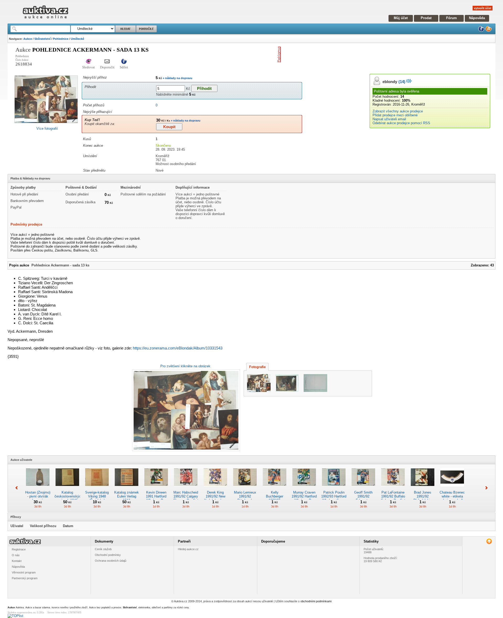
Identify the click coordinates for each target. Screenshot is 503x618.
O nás (16, 555)
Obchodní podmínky (108, 554)
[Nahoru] (489, 541)
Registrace (19, 549)
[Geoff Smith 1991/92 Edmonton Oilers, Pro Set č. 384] (363, 488)
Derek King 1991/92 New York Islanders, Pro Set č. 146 (215, 498)
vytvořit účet (482, 8)
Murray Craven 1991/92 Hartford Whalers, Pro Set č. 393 (304, 498)
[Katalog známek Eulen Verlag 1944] (126, 488)
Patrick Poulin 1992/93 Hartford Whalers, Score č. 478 (333, 498)
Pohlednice (60, 38)
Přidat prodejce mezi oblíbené (395, 115)
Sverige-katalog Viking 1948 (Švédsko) (97, 496)
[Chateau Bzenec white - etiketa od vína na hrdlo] (452, 488)
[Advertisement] (344, 54)
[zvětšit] (185, 410)
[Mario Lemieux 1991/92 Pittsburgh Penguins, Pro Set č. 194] (245, 488)
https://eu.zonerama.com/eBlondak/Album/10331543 (177, 348)
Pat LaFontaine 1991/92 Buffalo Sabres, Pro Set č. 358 (393, 498)
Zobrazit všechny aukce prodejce (398, 111)
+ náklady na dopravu (177, 78)
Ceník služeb (103, 549)
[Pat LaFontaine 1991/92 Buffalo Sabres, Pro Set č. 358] (393, 488)
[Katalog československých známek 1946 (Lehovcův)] (67, 488)
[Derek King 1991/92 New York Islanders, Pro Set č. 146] (215, 488)
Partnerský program (24, 578)
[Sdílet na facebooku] (124, 61)
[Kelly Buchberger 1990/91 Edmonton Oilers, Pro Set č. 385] (274, 488)
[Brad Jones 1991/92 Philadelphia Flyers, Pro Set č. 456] (422, 488)
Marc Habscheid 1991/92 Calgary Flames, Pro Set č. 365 (185, 498)
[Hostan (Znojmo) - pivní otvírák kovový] (38, 488)
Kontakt (16, 560)
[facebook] (481, 31)
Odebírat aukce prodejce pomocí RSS (401, 123)
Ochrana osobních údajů (110, 560)
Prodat (426, 18)
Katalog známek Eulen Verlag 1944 (126, 496)
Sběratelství (42, 38)
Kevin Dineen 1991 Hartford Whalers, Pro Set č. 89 (156, 498)
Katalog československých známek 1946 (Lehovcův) (68, 498)
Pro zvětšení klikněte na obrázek (185, 366)
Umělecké (77, 38)
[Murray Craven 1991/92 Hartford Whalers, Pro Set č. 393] (304, 488)
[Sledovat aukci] (88, 61)
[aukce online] (45, 20)
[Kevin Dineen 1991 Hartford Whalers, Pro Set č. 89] (156, 488)
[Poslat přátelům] (107, 61)
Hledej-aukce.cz (188, 549)
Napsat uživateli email (389, 119)
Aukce (27, 38)
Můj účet (401, 18)
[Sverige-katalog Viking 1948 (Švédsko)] (97, 488)
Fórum (451, 18)
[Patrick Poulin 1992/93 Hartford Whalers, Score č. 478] (334, 488)
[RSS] (488, 31)
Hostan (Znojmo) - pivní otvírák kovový (37, 496)
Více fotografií (47, 128)
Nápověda (477, 18)
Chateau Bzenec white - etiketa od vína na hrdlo (452, 496)
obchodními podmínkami (315, 601)
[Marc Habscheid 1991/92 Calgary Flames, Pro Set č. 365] (186, 488)
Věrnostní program (24, 572)
